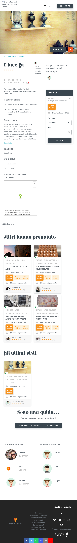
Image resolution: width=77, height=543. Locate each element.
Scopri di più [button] (9, 143)
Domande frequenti (38, 527)
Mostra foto (58, 50)
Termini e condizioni (38, 518)
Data (50, 128)
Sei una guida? (38, 525)
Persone (51, 118)
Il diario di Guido (38, 523)
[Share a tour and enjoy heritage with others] (9, 4)
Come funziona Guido (38, 515)
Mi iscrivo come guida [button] (29, 425)
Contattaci (38, 520)
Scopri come (52, 425)
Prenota (59, 140)
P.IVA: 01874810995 (38, 530)
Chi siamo (38, 513)
